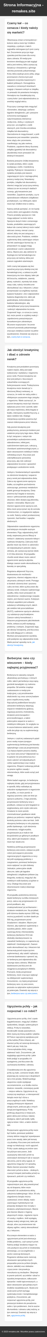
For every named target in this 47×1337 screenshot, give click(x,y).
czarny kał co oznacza (20, 337)
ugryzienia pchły (18, 1316)
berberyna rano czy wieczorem (24, 993)
